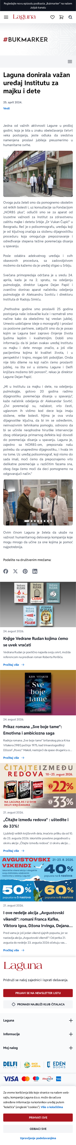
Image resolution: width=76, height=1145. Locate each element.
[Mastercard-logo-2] (26, 1078)
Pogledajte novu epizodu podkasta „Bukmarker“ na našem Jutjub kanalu (38, 5)
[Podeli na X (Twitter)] (15, 571)
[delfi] (10, 1065)
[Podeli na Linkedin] (34, 571)
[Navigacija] (38, 61)
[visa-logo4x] (10, 1078)
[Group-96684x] (56, 1065)
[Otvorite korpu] (61, 17)
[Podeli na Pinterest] (25, 571)
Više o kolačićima (52, 1107)
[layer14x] (58, 1078)
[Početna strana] (25, 17)
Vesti (6, 108)
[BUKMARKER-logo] (25, 39)
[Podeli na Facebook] (5, 571)
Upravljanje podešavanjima (38, 1138)
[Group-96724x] (47, 1078)
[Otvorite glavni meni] (6, 17)
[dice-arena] (32, 1065)
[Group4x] (36, 1078)
